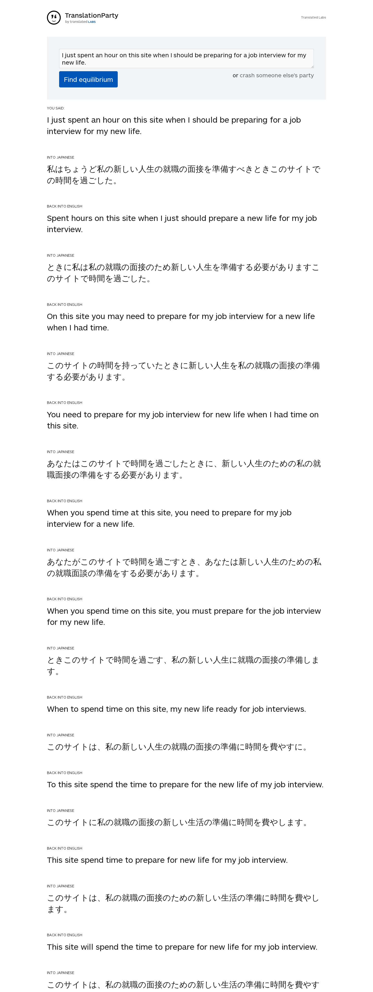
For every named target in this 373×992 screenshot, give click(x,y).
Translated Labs (313, 17)
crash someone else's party (277, 75)
